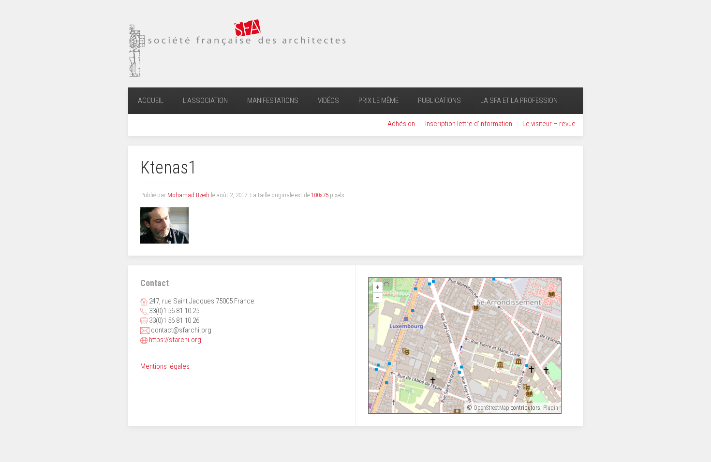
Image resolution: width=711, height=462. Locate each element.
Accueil (150, 100)
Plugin (550, 407)
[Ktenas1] (164, 225)
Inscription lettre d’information (468, 123)
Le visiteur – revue (549, 123)
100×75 (319, 195)
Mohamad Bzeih (188, 195)
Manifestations (272, 100)
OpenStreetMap (491, 407)
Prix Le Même (378, 100)
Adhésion (401, 123)
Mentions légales (165, 366)
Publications (439, 100)
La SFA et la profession (519, 100)
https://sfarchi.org (175, 339)
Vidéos (328, 100)
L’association (205, 100)
